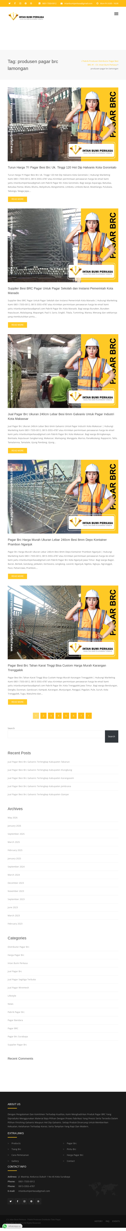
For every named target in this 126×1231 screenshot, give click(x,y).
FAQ (107, 1221)
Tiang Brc (16, 1149)
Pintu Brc (71, 1149)
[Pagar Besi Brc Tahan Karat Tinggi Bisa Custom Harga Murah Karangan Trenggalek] (63, 622)
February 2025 (15, 850)
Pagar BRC (13, 1028)
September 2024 (16, 866)
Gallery (15, 1161)
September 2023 (16, 899)
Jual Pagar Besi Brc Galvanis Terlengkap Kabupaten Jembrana (39, 786)
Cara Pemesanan (20, 1155)
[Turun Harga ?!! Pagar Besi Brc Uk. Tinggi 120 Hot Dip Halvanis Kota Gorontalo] (63, 124)
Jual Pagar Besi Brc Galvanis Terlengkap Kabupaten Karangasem (41, 778)
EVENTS (116, 1221)
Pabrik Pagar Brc (16, 1012)
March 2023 (14, 915)
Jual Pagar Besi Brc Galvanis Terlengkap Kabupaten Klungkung (40, 769)
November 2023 (16, 891)
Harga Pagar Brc (16, 955)
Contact (71, 1161)
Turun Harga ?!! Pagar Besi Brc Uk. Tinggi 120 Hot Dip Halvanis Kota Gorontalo (62, 167)
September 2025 (16, 833)
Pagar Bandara (15, 1020)
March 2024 (14, 874)
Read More (18, 199)
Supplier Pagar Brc (17, 1044)
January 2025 (14, 858)
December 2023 (16, 882)
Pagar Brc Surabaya (18, 1036)
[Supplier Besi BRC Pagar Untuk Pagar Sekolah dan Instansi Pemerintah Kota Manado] (63, 245)
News (10, 1003)
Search (11, 728)
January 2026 (14, 825)
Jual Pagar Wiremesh (18, 987)
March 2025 (14, 842)
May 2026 (13, 817)
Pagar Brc (72, 1143)
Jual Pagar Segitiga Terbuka (22, 979)
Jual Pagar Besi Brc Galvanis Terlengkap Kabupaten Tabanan (39, 761)
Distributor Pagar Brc (18, 946)
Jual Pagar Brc (15, 971)
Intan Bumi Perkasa (18, 963)
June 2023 (13, 907)
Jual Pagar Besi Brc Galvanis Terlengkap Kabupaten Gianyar (38, 794)
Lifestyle (12, 995)
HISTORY (98, 1221)
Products (16, 1143)
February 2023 (15, 923)
